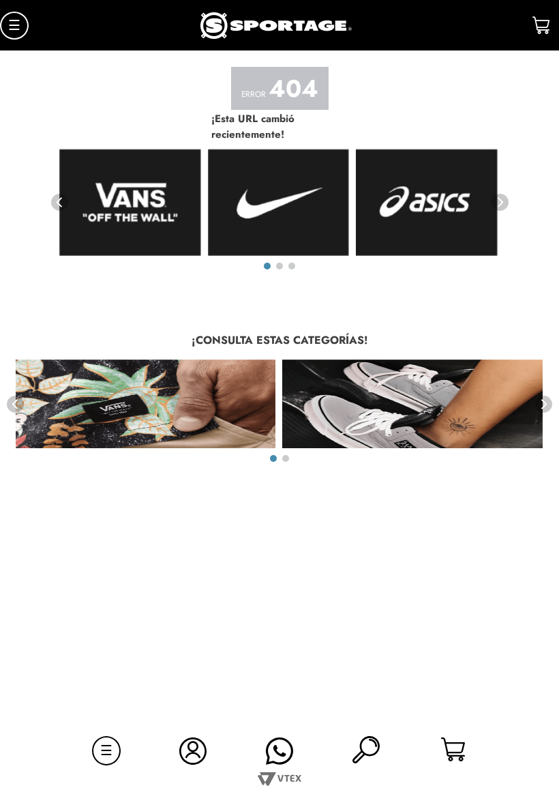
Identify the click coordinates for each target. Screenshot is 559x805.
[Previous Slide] (59, 202)
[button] (366, 750)
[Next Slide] (500, 202)
